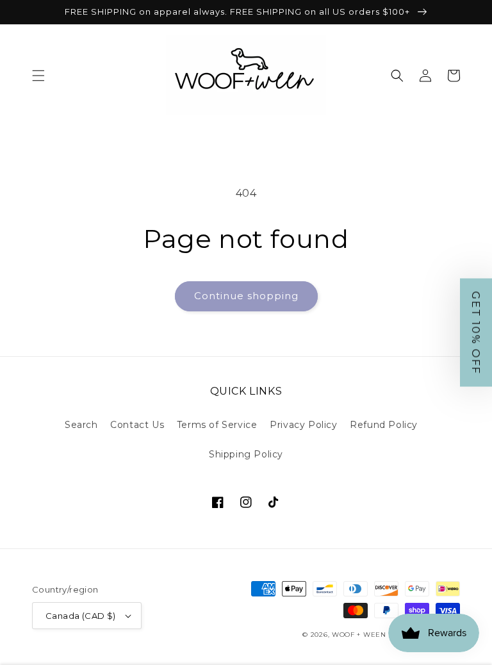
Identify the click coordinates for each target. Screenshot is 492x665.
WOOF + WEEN (359, 634)
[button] (38, 76)
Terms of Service (217, 425)
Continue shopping (246, 296)
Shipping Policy (246, 454)
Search (81, 425)
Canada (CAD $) (80, 616)
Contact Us (137, 425)
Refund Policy (384, 425)
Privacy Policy (303, 425)
